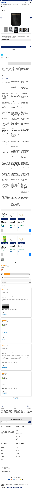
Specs (12, 63)
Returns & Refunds (19, 433)
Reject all (9, 487)
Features (5, 63)
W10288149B (3, 248)
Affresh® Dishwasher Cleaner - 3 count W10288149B (4, 246)
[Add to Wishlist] (30, 47)
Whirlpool (2, 447)
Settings (3, 487)
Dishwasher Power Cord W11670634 (4, 222)
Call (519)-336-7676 (5, 470)
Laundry (17, 450)
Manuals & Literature (27, 63)
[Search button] (25, 2)
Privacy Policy (18, 436)
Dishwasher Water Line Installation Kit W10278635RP (13, 222)
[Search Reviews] (30, 282)
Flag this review (4, 314)
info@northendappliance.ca (6, 471)
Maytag (2, 453)
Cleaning (17, 447)
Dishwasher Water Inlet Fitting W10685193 (21, 222)
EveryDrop (2, 456)
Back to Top (16, 398)
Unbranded (2, 450)
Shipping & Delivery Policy (20, 438)
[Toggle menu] (30, 2)
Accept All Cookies (17, 487)
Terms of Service (19, 435)
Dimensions (19, 63)
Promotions (18, 432)
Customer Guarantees (19, 439)
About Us (17, 430)
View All (2, 461)
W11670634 (2, 223)
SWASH (2, 458)
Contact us (18, 429)
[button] (5, 306)
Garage (17, 453)
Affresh (2, 459)
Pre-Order (18, 456)
